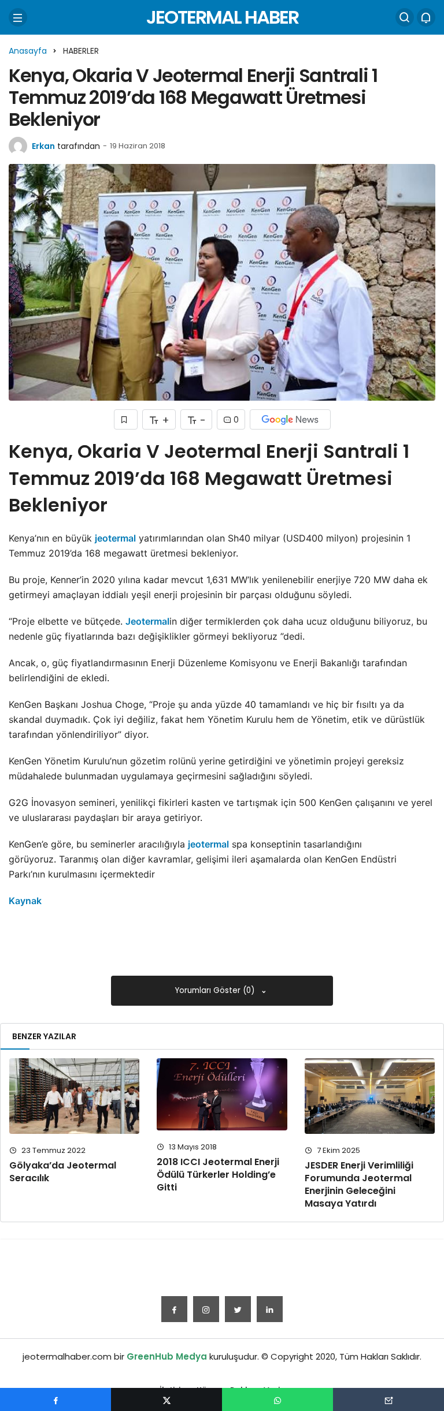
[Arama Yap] (404, 17)
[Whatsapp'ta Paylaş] (277, 1399)
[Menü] (18, 17)
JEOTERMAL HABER (222, 17)
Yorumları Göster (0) (216, 990)
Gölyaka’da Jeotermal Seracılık (62, 1172)
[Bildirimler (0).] (426, 17)
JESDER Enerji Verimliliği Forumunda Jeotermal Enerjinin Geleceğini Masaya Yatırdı (359, 1184)
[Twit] (238, 1309)
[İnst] (206, 1309)
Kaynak (25, 900)
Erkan (43, 146)
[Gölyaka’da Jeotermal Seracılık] (74, 1096)
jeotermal (115, 538)
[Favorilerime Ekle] (126, 419)
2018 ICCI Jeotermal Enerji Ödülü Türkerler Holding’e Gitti (218, 1174)
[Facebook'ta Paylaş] (55, 1399)
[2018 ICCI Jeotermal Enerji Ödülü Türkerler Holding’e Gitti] (222, 1094)
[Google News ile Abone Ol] (290, 419)
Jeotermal (147, 621)
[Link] (270, 1309)
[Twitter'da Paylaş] (166, 1399)
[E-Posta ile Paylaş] (388, 1399)
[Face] (174, 1309)
